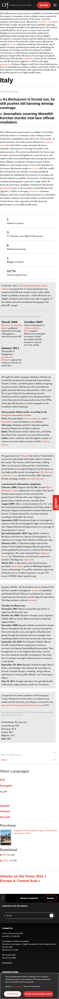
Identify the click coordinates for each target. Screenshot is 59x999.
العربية (3, 791)
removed (32, 600)
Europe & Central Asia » (20, 881)
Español (5, 805)
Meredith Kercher (35, 479)
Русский (5, 817)
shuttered (28, 560)
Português (6, 785)
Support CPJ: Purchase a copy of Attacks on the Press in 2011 (35, 832)
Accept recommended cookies (38, 994)
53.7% (11, 271)
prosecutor (5, 64)
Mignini (25, 456)
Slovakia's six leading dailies (11, 326)
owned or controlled (47, 22)
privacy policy (18, 986)
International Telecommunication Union (21, 705)
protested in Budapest (7, 358)
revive (13, 44)
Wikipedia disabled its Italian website (24, 287)
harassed (36, 590)
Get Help (44, 5)
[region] (29, 986)
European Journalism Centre (16, 415)
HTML (5, 861)
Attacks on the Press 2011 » (23, 876)
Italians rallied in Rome (32, 329)
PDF (4, 855)
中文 (2, 780)
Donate (50, 898)
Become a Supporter (29, 898)
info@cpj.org (7, 963)
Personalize (12, 994)
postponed (28, 58)
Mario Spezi (17, 566)
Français (5, 811)
